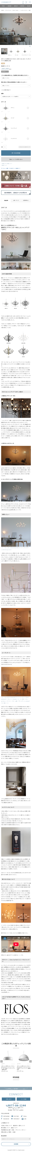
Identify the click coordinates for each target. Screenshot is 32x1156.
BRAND (9, 6)
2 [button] (17, 636)
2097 (30, 10)
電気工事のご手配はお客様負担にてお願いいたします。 (13, 82)
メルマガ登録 (23, 1099)
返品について (4, 165)
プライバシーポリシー (20, 1130)
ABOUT (16, 6)
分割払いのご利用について (7, 163)
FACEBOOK (6, 1119)
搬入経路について (5, 1127)
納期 (2, 93)
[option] (16, 247)
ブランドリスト (8, 10)
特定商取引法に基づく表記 (7, 1130)
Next (30, 28)
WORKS (22, 6)
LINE (25, 1119)
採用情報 (16, 1144)
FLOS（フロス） (16, 10)
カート (26, 3)
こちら (19, 955)
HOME (2, 10)
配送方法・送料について (19, 1125)
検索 (23, 3)
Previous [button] (2, 247)
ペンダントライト (23, 10)
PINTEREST (16, 1119)
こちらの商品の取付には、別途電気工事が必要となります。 (14, 75)
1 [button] (15, 636)
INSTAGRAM (6, 1116)
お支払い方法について (6, 1125)
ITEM (3, 6)
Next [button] (30, 247)
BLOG (28, 6)
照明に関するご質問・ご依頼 (8, 1132)
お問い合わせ (8, 1099)
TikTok (24, 1116)
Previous (1, 28)
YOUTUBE (16, 1116)
